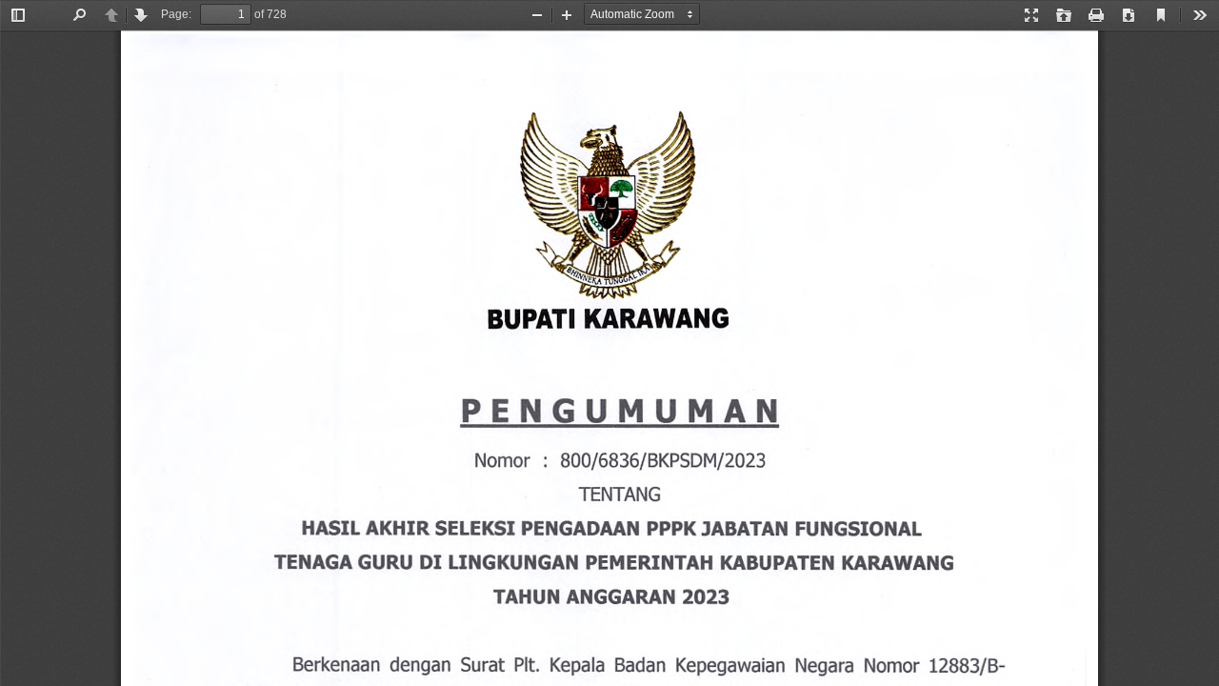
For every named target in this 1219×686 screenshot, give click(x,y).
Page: (176, 14)
